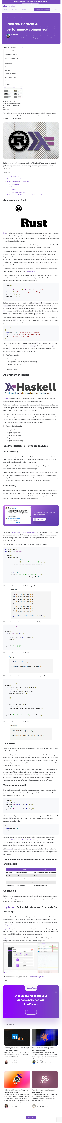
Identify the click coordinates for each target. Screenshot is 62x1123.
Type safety (8, 70)
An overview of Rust (10, 50)
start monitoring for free (37, 977)
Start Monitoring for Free (42, 9)
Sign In (56, 9)
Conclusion (7, 84)
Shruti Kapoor (41, 1061)
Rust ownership (30, 271)
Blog (5, 9)
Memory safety (8, 63)
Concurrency (8, 66)
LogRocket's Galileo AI (10, 938)
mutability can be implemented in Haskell (21, 840)
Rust (4, 233)
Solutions (24, 9)
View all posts (31, 1117)
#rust (5, 980)
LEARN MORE (7, 109)
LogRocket (9, 907)
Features (14, 9)
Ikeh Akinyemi (13, 1105)
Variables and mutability (10, 73)
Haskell (5, 398)
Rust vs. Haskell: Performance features (12, 59)
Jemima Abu (40, 1105)
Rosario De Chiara (14, 1061)
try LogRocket (7, 925)
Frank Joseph (15, 34)
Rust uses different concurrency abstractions (23, 532)
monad (10, 849)
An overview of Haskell (11, 54)
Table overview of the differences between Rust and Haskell (12, 79)
